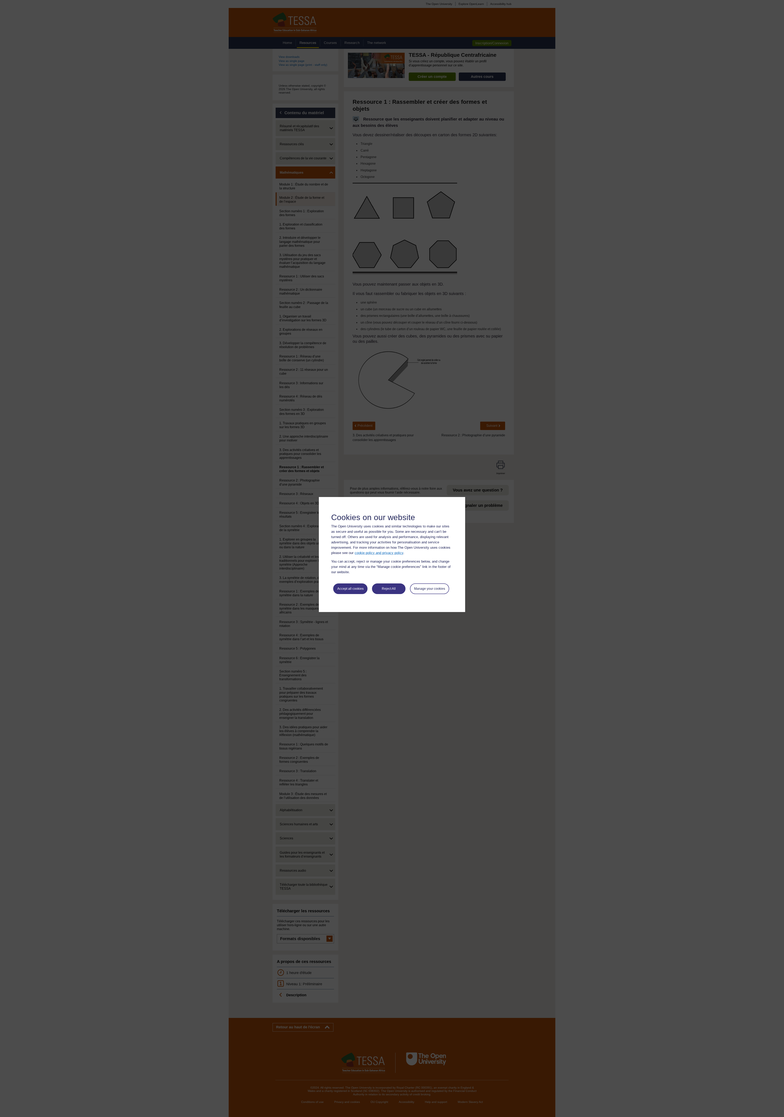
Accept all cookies (350, 588)
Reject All (389, 588)
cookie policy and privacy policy (379, 553)
